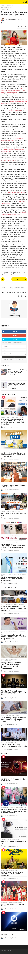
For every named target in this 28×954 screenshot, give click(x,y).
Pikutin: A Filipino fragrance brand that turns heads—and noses (13, 693)
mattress (17, 715)
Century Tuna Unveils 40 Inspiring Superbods (12, 905)
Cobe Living (11, 715)
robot (17, 839)
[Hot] (3, 397)
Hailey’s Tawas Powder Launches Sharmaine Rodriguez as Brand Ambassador (11, 665)
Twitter (15, 339)
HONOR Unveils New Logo (9, 935)
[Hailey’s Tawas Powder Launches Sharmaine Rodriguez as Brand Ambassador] (14, 651)
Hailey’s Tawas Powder (11, 659)
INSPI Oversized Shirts (15, 110)
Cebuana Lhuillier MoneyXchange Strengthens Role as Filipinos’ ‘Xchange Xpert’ (12, 873)
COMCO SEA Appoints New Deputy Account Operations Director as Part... (16, 384)
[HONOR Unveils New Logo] (14, 921)
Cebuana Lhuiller (13, 870)
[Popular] (3, 881)
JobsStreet (12, 807)
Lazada (24, 574)
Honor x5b (18, 574)
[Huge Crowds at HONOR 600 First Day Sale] (14, 501)
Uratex (14, 742)
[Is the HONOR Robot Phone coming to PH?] (14, 828)
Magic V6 (18, 777)
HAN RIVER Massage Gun (8, 160)
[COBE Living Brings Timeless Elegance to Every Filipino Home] (14, 707)
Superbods (19, 902)
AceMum (11, 451)
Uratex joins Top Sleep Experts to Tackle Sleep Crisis (14, 745)
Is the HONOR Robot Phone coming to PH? (13, 842)
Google (15, 335)
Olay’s (21, 88)
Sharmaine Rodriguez (6, 660)
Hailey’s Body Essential (11, 631)
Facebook (15, 331)
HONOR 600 (18, 483)
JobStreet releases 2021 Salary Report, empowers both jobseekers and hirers (17, 371)
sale (3, 287)
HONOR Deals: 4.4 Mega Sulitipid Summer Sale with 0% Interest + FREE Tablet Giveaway (13, 545)
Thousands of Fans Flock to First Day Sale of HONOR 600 (13, 485)
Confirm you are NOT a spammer (13, 359)
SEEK (25, 807)
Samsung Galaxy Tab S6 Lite (16, 192)
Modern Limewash (10, 604)
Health (2, 451)
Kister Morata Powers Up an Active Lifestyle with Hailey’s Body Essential (13, 637)
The (19, 201)
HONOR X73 (18, 417)
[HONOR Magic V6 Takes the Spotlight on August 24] (14, 766)
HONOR (13, 417)
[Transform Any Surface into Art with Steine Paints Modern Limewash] (14, 596)
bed (7, 715)
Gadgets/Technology (6, 483)
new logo (18, 932)
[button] (23, 1)
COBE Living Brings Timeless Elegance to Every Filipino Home (13, 719)
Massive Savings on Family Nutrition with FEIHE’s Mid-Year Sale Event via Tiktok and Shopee (13, 454)
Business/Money (5, 807)
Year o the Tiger (19, 287)
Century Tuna (12, 902)
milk (15, 451)
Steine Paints (22, 604)
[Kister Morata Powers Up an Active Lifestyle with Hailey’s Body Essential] (14, 623)
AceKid (6, 451)
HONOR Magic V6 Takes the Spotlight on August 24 (13, 779)
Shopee (9, 287)
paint (16, 604)
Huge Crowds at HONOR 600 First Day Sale (13, 514)
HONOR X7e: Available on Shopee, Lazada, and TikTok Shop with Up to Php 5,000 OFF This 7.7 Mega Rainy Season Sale (12, 422)
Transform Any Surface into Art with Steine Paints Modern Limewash (14, 608)
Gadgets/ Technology (6, 417)
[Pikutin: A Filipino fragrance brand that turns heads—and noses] (14, 681)
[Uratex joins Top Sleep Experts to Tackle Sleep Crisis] (14, 734)
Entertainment (4, 902)
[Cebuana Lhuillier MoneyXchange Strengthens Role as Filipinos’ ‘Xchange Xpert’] (14, 859)
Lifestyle (4, 10)
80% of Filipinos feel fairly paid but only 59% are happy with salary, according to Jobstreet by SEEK (14, 811)
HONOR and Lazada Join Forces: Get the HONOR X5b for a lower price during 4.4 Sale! (13, 578)
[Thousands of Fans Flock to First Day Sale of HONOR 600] (14, 472)
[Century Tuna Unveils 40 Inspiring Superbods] (14, 891)
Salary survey (19, 807)
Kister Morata (21, 631)
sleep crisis (9, 742)
